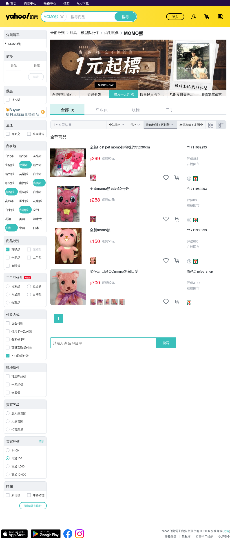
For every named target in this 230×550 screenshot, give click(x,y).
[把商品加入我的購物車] (176, 177)
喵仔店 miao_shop (200, 271)
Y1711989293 (197, 147)
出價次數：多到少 (191, 124)
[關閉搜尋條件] (62, 16)
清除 (41, 441)
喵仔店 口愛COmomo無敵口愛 (114, 271)
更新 (226, 531)
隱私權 (186, 536)
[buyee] (25, 112)
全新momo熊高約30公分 (109, 188)
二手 (170, 109)
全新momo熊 (100, 230)
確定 (36, 76)
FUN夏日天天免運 (183, 94)
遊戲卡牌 (94, 94)
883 (196, 158)
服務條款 (171, 536)
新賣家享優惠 (211, 94)
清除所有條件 (33, 505)
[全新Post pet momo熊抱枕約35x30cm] (68, 163)
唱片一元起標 (124, 94)
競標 (136, 109)
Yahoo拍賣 (21, 16)
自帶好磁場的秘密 (65, 94)
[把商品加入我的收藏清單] (166, 177)
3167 (196, 282)
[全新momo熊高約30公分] (68, 204)
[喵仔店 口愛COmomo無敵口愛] (68, 287)
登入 (175, 16)
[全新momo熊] (68, 246)
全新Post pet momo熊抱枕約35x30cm (120, 147)
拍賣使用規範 (204, 536)
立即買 (101, 109)
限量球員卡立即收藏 (154, 94)
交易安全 (224, 536)
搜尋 (166, 342)
